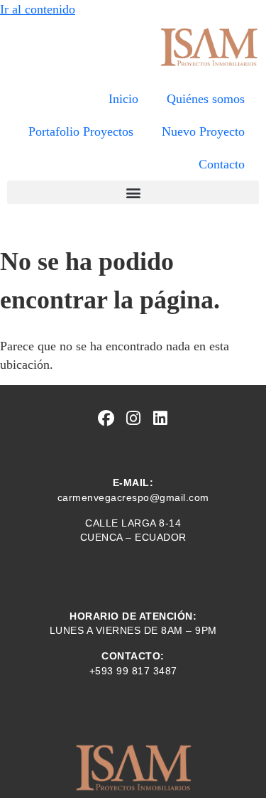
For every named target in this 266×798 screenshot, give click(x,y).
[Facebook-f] (106, 418)
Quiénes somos (206, 99)
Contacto (222, 164)
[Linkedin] (160, 418)
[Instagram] (133, 418)
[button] (133, 192)
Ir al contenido (37, 9)
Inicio (123, 99)
